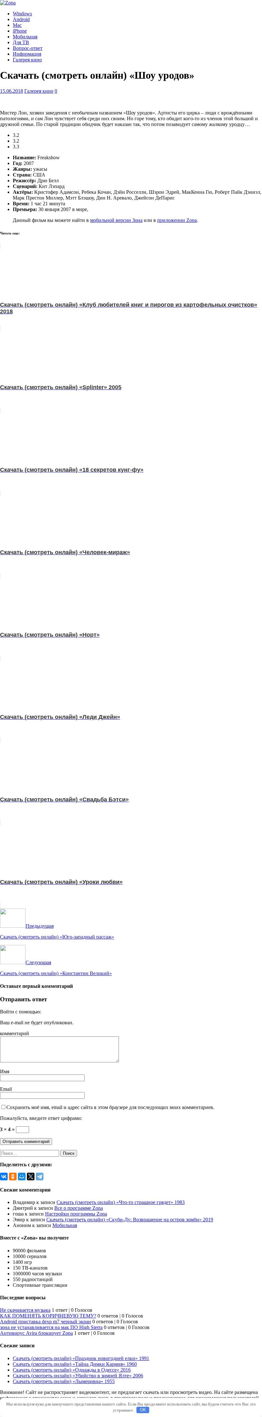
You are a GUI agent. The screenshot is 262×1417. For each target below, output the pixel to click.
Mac (17, 25)
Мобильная (25, 36)
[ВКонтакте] (4, 1176)
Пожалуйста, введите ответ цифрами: (41, 1118)
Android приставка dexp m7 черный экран (45, 1321)
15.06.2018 (11, 91)
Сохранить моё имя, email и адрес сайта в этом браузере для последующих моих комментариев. (110, 1107)
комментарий (14, 1033)
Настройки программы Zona (76, 1213)
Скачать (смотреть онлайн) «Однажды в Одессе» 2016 (72, 1370)
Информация (27, 54)
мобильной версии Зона (116, 220)
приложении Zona (177, 220)
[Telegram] (39, 1176)
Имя (4, 1071)
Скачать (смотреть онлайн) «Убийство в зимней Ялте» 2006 (78, 1375)
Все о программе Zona (78, 1208)
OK (143, 1409)
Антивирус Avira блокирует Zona (36, 1333)
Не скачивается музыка (25, 1310)
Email (6, 1089)
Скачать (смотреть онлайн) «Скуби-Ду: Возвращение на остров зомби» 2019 (129, 1219)
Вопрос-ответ (27, 48)
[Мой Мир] (22, 1176)
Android (21, 19)
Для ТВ (21, 42)
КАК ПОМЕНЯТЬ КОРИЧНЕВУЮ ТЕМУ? (48, 1316)
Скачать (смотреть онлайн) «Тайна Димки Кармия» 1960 (75, 1364)
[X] (31, 1176)
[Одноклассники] (13, 1176)
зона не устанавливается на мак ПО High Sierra (51, 1327)
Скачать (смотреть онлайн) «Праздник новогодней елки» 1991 (81, 1358)
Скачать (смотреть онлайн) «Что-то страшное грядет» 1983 (121, 1202)
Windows (22, 13)
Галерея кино (27, 59)
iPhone (20, 31)
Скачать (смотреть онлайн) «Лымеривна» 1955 (64, 1381)
